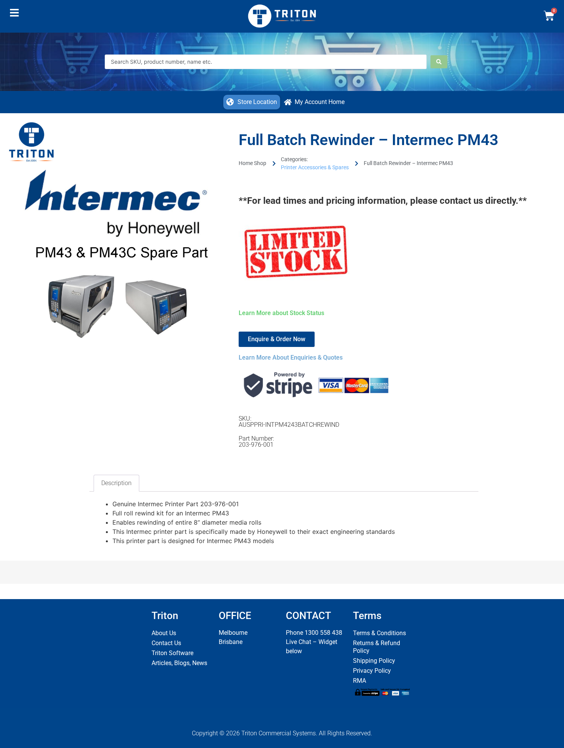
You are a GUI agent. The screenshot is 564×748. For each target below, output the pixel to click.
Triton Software (172, 653)
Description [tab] (116, 483)
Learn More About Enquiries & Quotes (291, 357)
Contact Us (166, 643)
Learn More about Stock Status (281, 313)
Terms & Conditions (379, 633)
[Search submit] (438, 61)
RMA (359, 680)
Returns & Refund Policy (376, 646)
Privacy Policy (372, 670)
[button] (14, 14)
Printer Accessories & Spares (315, 167)
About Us (164, 633)
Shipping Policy (374, 660)
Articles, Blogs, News (179, 663)
